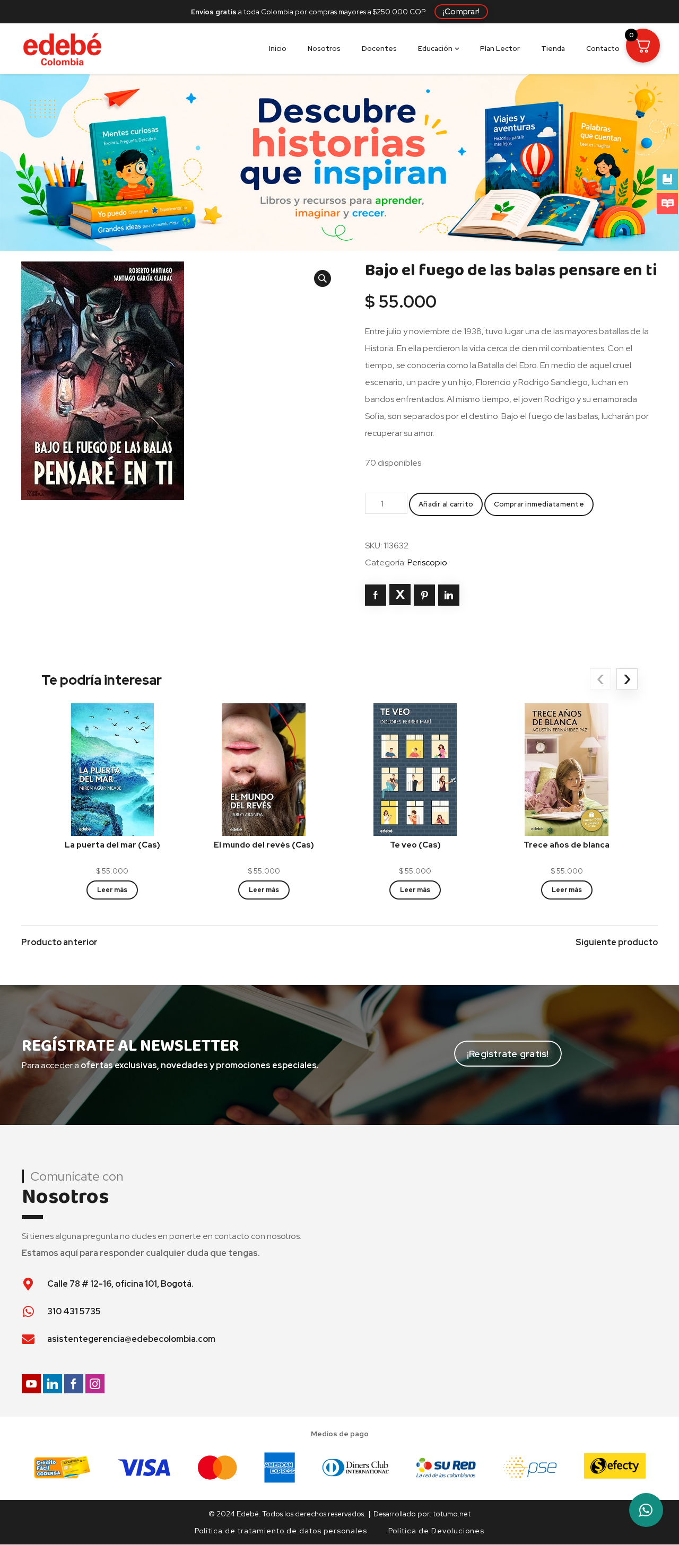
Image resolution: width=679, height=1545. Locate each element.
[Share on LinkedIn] (448, 595)
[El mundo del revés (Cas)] (264, 769)
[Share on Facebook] (375, 595)
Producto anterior (59, 942)
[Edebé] (62, 48)
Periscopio (427, 562)
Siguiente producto (617, 942)
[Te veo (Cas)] (415, 769)
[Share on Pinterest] (424, 595)
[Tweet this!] (400, 594)
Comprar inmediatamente (539, 504)
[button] (322, 278)
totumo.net (452, 1513)
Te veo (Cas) (415, 845)
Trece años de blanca (567, 845)
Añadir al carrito (446, 504)
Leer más (112, 890)
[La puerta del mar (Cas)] (112, 769)
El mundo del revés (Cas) (264, 845)
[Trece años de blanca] (566, 769)
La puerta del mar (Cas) (112, 845)
